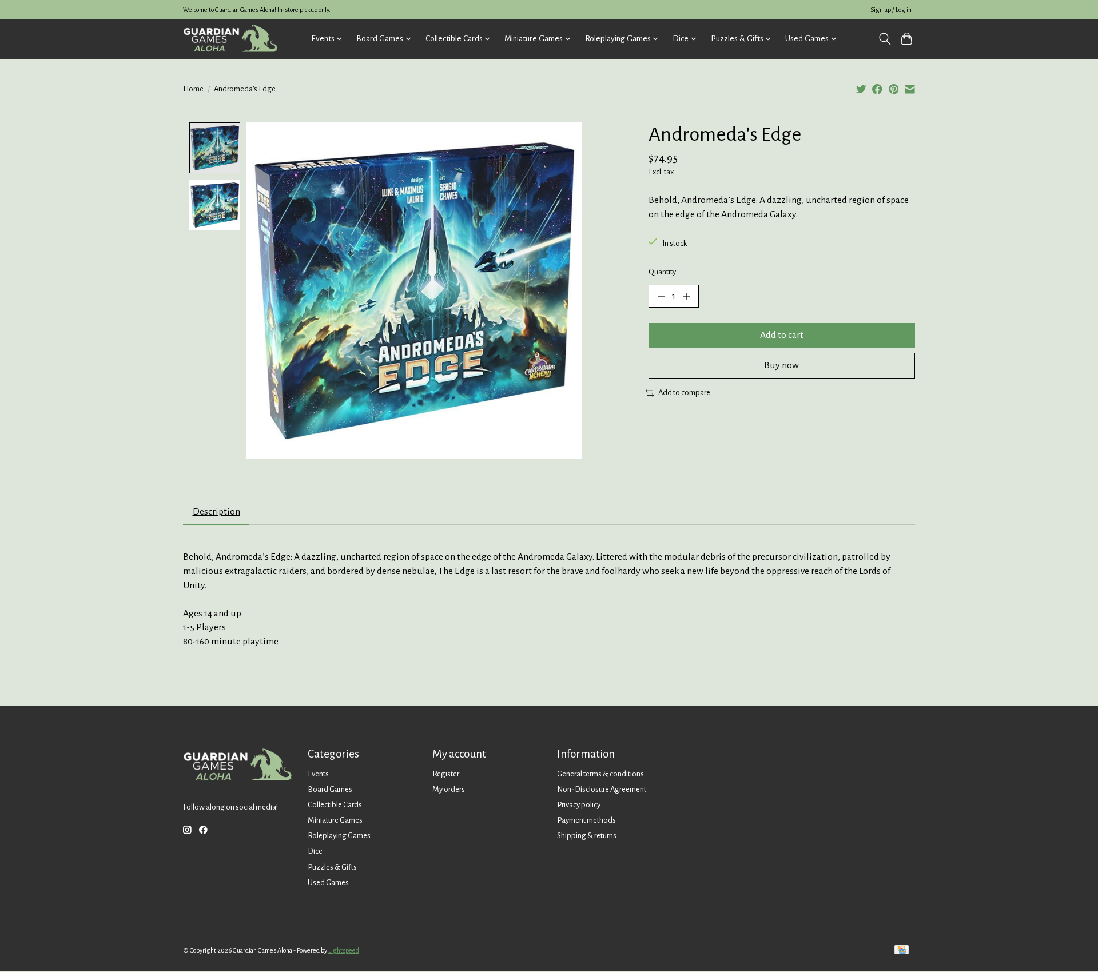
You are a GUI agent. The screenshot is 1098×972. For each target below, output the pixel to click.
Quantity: (663, 272)
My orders (448, 789)
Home (193, 89)
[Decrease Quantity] (661, 296)
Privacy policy (578, 804)
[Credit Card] (901, 950)
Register (445, 774)
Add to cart (781, 335)
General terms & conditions (600, 774)
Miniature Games (335, 820)
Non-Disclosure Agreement (601, 789)
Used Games (328, 882)
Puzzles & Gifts (332, 867)
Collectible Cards (335, 804)
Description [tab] (216, 512)
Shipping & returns (586, 835)
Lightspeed (343, 950)
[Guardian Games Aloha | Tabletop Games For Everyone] (230, 38)
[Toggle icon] (884, 39)
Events (318, 774)
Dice (315, 851)
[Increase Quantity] (686, 296)
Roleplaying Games (339, 835)
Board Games (330, 789)
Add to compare (684, 392)
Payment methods (586, 820)
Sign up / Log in (891, 9)
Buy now (781, 365)
